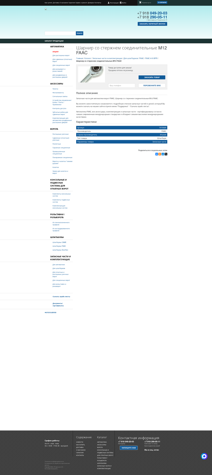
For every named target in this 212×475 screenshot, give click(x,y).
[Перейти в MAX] (150, 453)
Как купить (48, 3)
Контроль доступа (59, 108)
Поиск (79, 33)
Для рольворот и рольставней (59, 70)
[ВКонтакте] (156, 154)
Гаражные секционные (61, 147)
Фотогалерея (50, 312)
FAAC (141, 58)
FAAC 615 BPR (151, 58)
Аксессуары (56, 83)
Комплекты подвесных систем (61, 201)
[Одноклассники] (159, 154)
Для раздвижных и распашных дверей (60, 76)
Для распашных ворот (61, 55)
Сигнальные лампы (60, 96)
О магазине (64, 3)
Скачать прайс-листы (61, 296)
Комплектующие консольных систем (60, 207)
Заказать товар (152, 77)
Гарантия (71, 3)
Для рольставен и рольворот (59, 285)
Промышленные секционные (59, 152)
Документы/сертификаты (58, 304)
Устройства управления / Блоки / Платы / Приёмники (62, 102)
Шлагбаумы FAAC (59, 246)
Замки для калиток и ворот (60, 172)
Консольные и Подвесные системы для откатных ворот (59, 184)
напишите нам (129, 448)
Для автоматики (59, 264)
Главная (79, 58)
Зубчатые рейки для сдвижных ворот (60, 113)
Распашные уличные (61, 134)
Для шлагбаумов (59, 268)
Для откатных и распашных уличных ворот (60, 274)
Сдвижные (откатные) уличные (61, 139)
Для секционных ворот (61, 65)
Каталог (87, 58)
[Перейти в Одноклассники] (146, 453)
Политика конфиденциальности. (54, 461)
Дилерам (91, 3)
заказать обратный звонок (152, 24)
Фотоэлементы (58, 92)
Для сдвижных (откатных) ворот (62, 60)
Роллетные (57, 144)
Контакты (98, 3)
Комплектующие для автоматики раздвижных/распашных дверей (62, 120)
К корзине (162, 2)
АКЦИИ (56, 51)
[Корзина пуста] (145, 4)
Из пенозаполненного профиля (61, 223)
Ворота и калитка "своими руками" (62, 162)
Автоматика (57, 46)
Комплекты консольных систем (62, 195)
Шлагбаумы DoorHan (60, 250)
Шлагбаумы (57, 237)
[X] (166, 154)
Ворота (54, 129)
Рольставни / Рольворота (57, 216)
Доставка (56, 3)
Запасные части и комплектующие (60, 258)
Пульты (55, 89)
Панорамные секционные (62, 157)
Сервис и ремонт (81, 3)
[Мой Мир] (163, 154)
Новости (79, 442)
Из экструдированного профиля (61, 229)
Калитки (56, 167)
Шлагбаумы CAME (59, 242)
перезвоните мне (152, 85)
